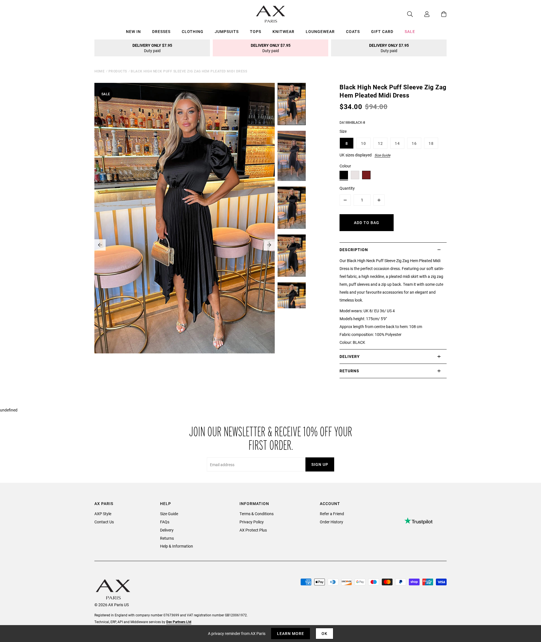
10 (363, 143)
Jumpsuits (227, 31)
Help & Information (176, 546)
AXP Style (102, 513)
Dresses (161, 31)
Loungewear (320, 31)
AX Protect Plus (253, 530)
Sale (410, 31)
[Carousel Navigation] (184, 245)
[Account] (421, 14)
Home (99, 71)
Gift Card (382, 31)
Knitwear (283, 31)
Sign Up (319, 464)
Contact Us (104, 521)
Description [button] (354, 249)
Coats (353, 31)
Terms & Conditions (257, 513)
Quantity (347, 188)
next (269, 245)
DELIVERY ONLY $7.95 (152, 48)
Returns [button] (349, 370)
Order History (331, 521)
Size (343, 131)
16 (414, 143)
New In (133, 31)
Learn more (290, 633)
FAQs (164, 521)
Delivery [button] (350, 356)
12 (380, 143)
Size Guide (382, 155)
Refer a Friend (332, 513)
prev (100, 245)
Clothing (192, 31)
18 (431, 143)
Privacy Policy (252, 521)
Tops (255, 31)
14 (397, 143)
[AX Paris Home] (270, 14)
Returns (167, 538)
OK (324, 633)
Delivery (167, 530)
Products (117, 71)
